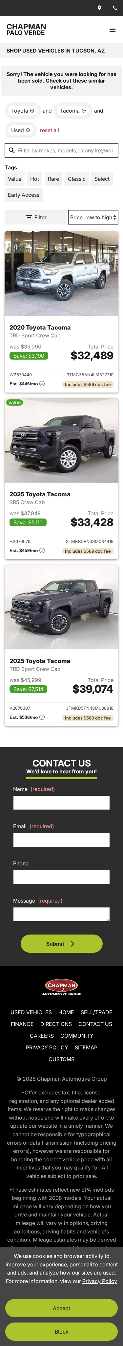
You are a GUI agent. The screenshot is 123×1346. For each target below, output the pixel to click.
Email (33, 826)
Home (66, 1012)
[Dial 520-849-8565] (115, 8)
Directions (56, 1024)
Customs (61, 1059)
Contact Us (95, 1024)
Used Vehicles (31, 1012)
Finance (22, 1024)
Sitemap (86, 1047)
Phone (21, 863)
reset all (49, 130)
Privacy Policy (47, 1047)
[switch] (112, 29)
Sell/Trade (97, 1012)
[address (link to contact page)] (99, 8)
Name (34, 789)
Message (38, 900)
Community (76, 1035)
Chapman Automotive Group (72, 1078)
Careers (42, 1035)
